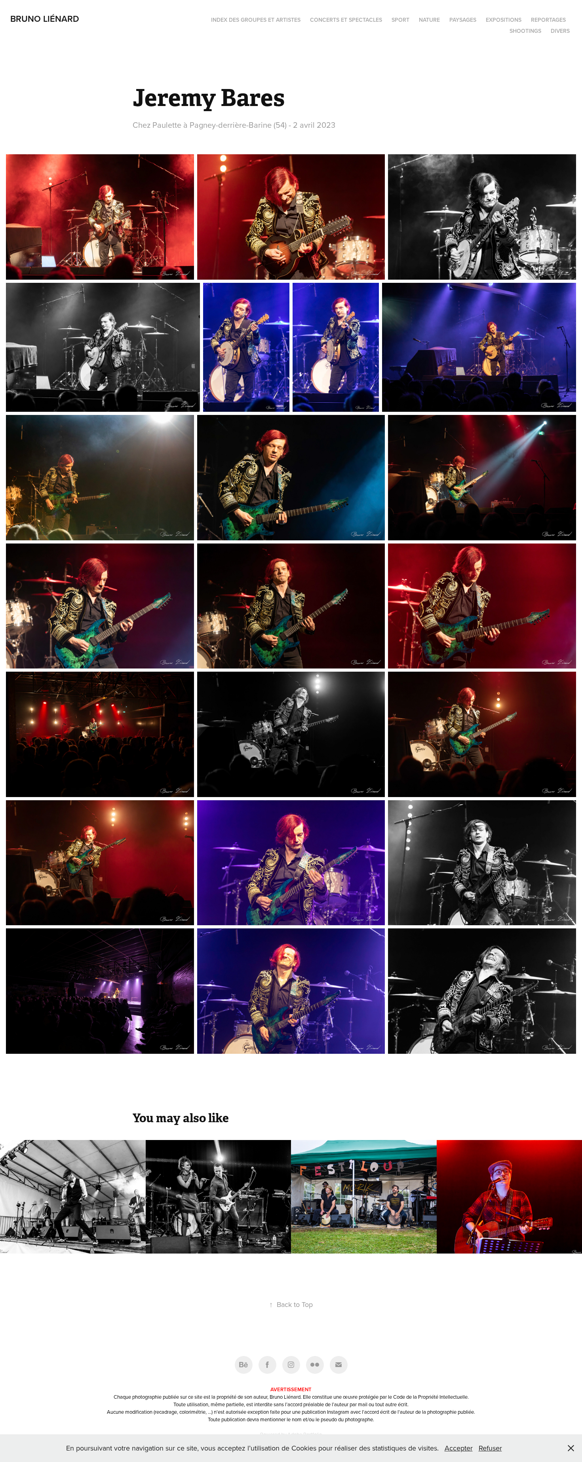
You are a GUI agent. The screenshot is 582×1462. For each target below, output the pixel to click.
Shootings (525, 31)
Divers (560, 31)
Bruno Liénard (44, 18)
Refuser (490, 1448)
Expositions (503, 20)
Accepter (459, 1448)
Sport (400, 20)
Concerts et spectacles (346, 20)
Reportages (548, 20)
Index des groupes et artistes (256, 20)
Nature (429, 20)
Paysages (462, 20)
